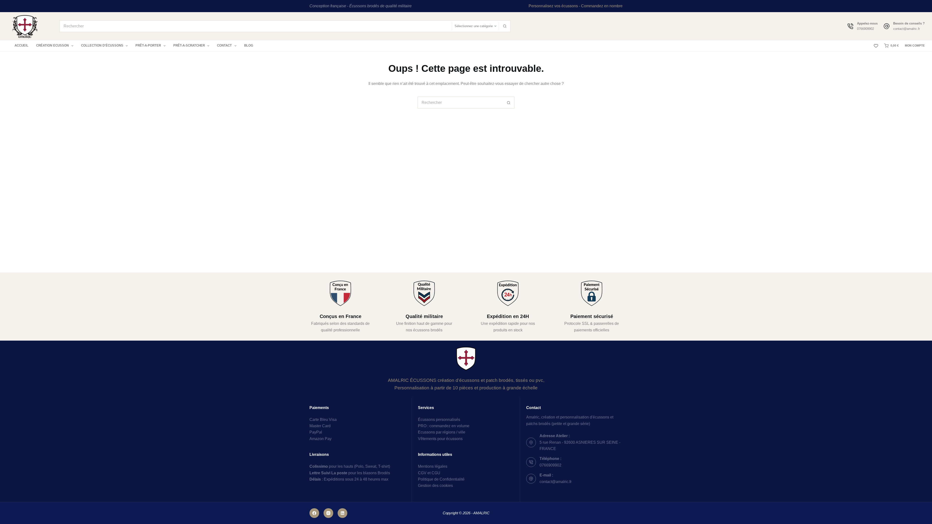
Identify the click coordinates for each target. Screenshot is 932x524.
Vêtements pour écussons (440, 439)
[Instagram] (328, 513)
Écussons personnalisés (439, 420)
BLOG (248, 45)
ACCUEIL (21, 45)
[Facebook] (314, 513)
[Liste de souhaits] (876, 46)
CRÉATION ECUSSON (52, 45)
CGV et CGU (429, 473)
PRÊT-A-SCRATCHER (189, 45)
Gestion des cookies (435, 485)
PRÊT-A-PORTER (148, 45)
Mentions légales (432, 466)
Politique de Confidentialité (441, 479)
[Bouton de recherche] (504, 26)
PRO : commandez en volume (443, 426)
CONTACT (224, 45)
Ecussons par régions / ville (441, 432)
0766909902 (865, 29)
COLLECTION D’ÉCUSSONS (102, 45)
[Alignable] (342, 513)
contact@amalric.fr (906, 29)
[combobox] (256, 26)
